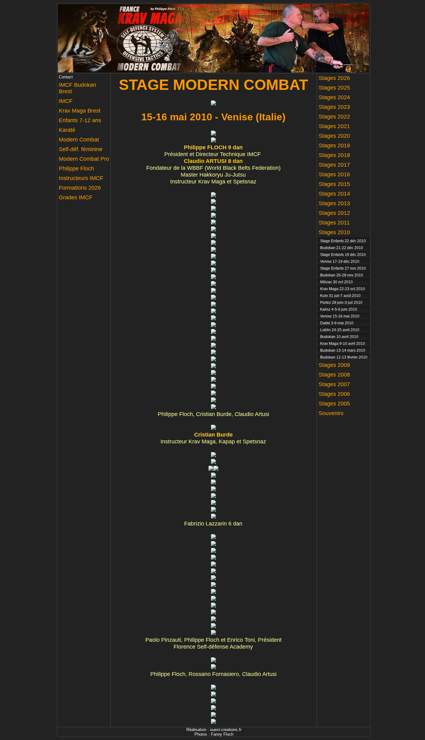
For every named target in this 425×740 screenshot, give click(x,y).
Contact (66, 77)
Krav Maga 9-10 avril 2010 (342, 343)
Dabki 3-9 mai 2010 (336, 323)
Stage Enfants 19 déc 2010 (343, 254)
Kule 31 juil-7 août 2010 (340, 296)
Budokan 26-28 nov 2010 (341, 275)
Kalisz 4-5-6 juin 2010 (338, 309)
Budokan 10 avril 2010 (339, 337)
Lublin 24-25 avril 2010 (339, 330)
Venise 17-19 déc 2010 (339, 261)
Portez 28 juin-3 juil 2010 (341, 302)
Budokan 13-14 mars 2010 (342, 350)
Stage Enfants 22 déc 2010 (343, 241)
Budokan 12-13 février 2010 (343, 357)
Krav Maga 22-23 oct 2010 (342, 289)
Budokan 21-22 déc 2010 (341, 248)
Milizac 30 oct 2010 (336, 282)
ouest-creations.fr (225, 729)
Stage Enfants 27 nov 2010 (343, 268)
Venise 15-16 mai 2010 (339, 316)
